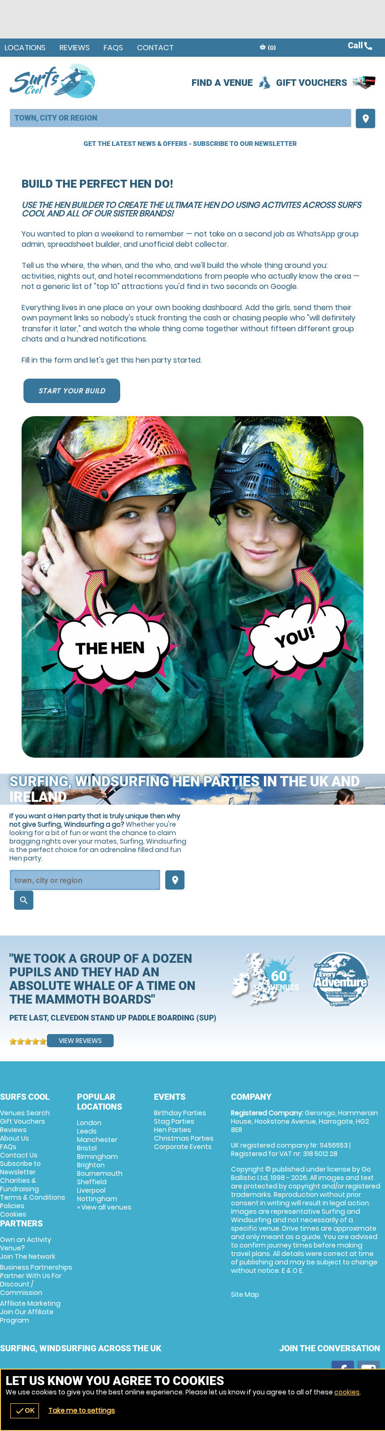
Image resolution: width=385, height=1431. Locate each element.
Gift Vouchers (311, 82)
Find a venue (222, 82)
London (89, 1122)
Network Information (341, 979)
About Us (14, 1138)
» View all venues (104, 1207)
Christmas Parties (184, 1138)
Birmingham (97, 1156)
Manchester (97, 1139)
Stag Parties (174, 1121)
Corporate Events (183, 1146)
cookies (347, 1392)
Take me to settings (81, 1410)
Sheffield (92, 1182)
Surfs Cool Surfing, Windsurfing (52, 80)
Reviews (75, 47)
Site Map (245, 1294)
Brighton (91, 1165)
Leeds (87, 1131)
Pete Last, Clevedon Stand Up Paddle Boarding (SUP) (112, 1017)
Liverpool (91, 1190)
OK (25, 1411)
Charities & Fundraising (19, 1185)
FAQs (113, 47)
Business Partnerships (36, 1280)
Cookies (13, 1214)
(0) (271, 47)
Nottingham (97, 1198)
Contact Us (19, 1155)
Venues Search (25, 1113)
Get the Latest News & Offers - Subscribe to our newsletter (190, 143)
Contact (155, 47)
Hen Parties (172, 1129)
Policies (12, 1205)
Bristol (87, 1148)
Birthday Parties (180, 1113)
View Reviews (80, 1040)
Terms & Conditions (32, 1197)
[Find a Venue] (180, 118)
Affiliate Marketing (30, 1312)
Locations (25, 47)
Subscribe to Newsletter (20, 1168)
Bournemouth (100, 1173)
